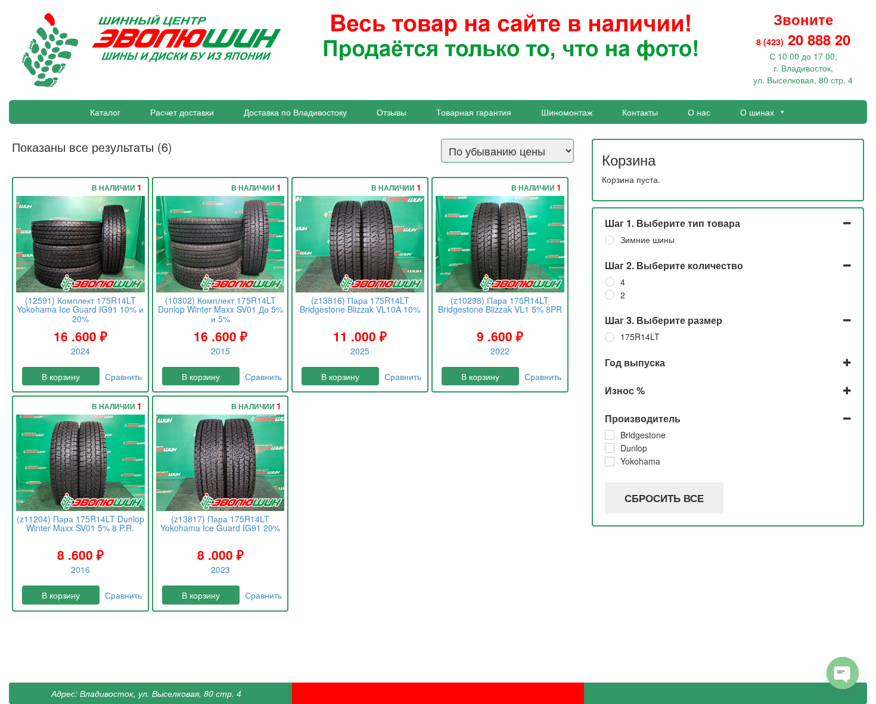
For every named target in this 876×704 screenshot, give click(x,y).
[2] (609, 295)
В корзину (61, 376)
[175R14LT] (609, 337)
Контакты (640, 112)
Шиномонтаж (566, 112)
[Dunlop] (609, 448)
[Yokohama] (609, 461)
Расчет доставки (182, 112)
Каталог (105, 112)
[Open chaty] (843, 673)
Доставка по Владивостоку (295, 112)
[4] (609, 281)
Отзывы (391, 112)
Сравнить (123, 376)
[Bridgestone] (609, 435)
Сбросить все (664, 498)
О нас (699, 112)
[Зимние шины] (609, 240)
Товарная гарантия (473, 112)
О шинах (757, 112)
